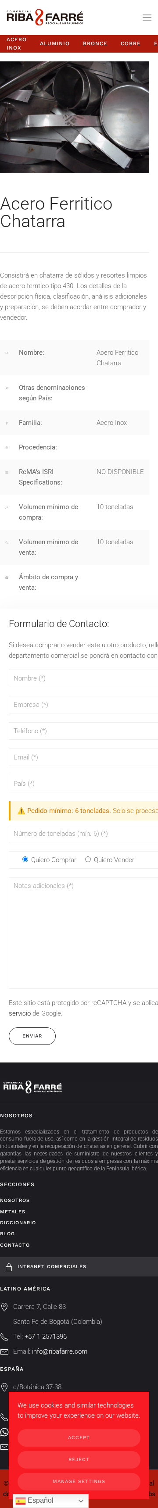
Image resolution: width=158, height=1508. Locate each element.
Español (40, 1500)
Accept (79, 1437)
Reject (79, 1459)
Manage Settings (79, 1481)
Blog (7, 1234)
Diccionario (18, 1223)
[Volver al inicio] (45, 17)
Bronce (95, 43)
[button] (147, 17)
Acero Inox (17, 43)
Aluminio (55, 43)
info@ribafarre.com (59, 1351)
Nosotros (15, 1200)
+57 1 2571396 (46, 1336)
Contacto (15, 1245)
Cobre (131, 43)
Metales (12, 1212)
